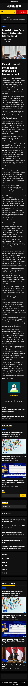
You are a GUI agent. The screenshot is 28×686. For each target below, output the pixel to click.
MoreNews (23, 682)
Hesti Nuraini (6, 668)
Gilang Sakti (6, 486)
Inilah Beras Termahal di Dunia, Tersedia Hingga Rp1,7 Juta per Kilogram (13, 409)
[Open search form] (14, 12)
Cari (3, 491)
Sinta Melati (6, 436)
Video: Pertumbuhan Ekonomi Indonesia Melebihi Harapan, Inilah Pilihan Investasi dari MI (13, 482)
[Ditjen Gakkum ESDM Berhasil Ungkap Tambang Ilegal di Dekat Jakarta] (14, 429)
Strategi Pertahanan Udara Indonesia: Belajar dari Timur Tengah (13, 416)
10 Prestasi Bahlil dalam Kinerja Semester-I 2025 (14, 666)
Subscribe (23, 12)
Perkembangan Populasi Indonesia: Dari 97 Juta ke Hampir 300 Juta (14, 457)
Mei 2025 (4, 569)
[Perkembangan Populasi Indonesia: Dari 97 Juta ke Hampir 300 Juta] (14, 446)
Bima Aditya (6, 460)
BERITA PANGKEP (14, 5)
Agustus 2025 (5, 559)
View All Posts (20, 401)
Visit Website (8, 401)
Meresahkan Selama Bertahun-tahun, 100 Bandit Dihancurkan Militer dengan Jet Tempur (14, 547)
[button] (2, 12)
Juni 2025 (4, 566)
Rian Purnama (7, 39)
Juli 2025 (4, 562)
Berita (4, 26)
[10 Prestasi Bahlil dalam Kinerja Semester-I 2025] (14, 655)
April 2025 (4, 573)
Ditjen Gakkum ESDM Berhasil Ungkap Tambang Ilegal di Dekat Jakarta (12, 433)
